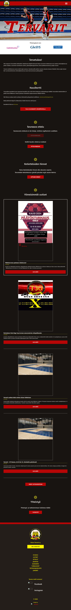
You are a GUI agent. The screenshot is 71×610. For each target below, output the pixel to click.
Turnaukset (35, 566)
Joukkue (35, 561)
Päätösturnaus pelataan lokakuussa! (15, 263)
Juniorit (35, 570)
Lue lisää (35, 272)
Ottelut (35, 559)
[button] (66, 3)
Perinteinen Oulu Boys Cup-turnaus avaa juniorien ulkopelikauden (23, 333)
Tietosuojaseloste (35, 568)
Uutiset (35, 557)
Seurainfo (35, 564)
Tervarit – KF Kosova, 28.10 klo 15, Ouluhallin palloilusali (20, 462)
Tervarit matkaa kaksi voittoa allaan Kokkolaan (17, 397)
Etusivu (35, 555)
